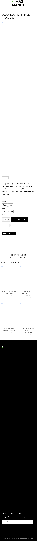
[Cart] (34, 3)
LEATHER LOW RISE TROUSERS (9, 292)
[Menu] (3, 3)
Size (3, 208)
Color (4, 201)
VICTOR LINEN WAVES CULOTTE (9, 329)
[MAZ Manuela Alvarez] (18, 3)
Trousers (17, 241)
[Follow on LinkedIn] (10, 504)
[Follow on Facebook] (3, 504)
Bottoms (9, 241)
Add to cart (19, 219)
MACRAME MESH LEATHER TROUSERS (28, 330)
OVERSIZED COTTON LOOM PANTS (27, 293)
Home (3, 241)
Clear (3, 214)
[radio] (5, 205)
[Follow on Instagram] (6, 504)
